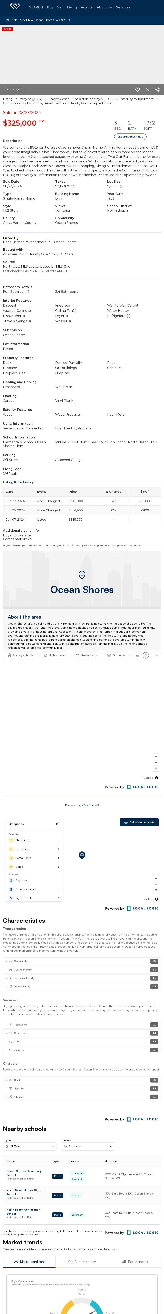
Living (72, 7)
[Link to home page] (15, 8)
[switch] (137, 89)
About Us (104, 7)
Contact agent (14, 89)
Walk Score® (90, 805)
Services (123, 7)
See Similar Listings (130, 136)
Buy (50, 7)
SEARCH (36, 7)
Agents (87, 7)
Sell (60, 7)
